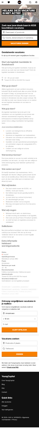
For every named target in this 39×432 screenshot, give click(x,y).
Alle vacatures (6, 402)
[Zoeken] (31, 2)
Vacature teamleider (28, 289)
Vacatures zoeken (19, 43)
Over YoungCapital (8, 380)
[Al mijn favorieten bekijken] (9, 2)
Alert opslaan (19, 330)
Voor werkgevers (7, 409)
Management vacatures (11, 289)
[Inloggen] (36, 2)
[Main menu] (2, 2)
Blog (3, 384)
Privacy (14, 419)
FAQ (3, 388)
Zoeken (19, 354)
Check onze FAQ (12, 367)
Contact (4, 392)
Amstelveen (6, 287)
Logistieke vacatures (20, 287)
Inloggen (4, 406)
